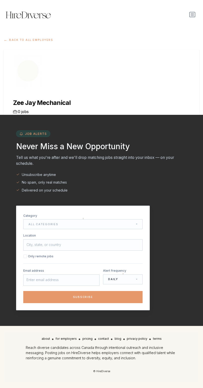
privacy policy (137, 338)
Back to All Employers (31, 40)
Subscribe (83, 297)
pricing (87, 338)
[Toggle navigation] (192, 14)
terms (157, 338)
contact (103, 338)
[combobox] (83, 224)
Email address (33, 270)
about (46, 338)
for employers (66, 338)
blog (118, 338)
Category (30, 216)
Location (29, 235)
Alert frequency (114, 270)
